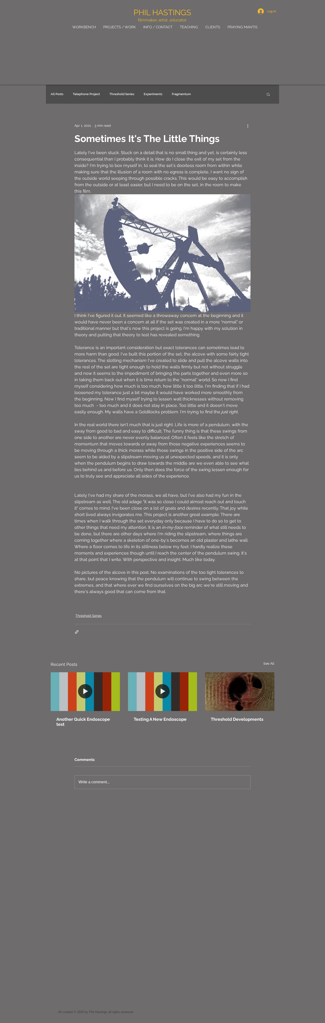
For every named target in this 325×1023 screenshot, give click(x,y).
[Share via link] (76, 632)
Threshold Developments (237, 719)
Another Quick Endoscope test (83, 722)
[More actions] (248, 125)
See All (268, 663)
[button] (268, 94)
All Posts (57, 94)
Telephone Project (86, 94)
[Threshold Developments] (239, 691)
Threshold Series (121, 94)
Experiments (153, 94)
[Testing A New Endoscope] (162, 691)
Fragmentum (181, 94)
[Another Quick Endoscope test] (85, 691)
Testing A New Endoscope (160, 719)
